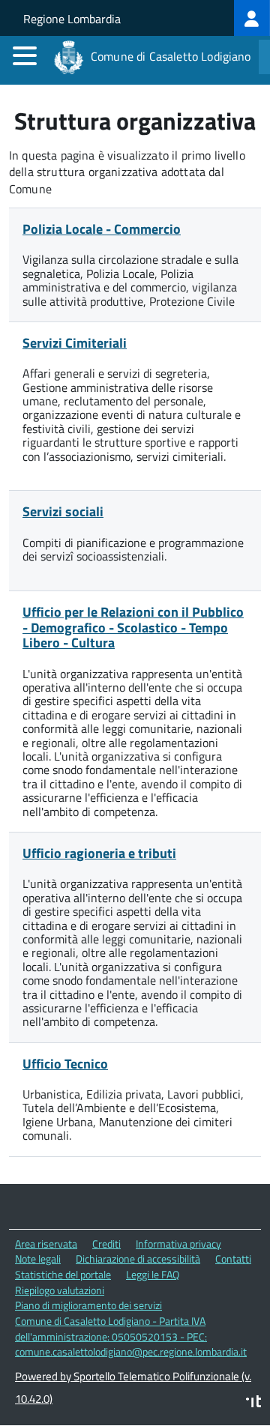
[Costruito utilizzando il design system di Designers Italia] (253, 1403)
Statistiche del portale (63, 1274)
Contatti (233, 1258)
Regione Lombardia (72, 19)
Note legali (38, 1258)
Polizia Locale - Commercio (101, 229)
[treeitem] (252, 18)
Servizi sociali (63, 511)
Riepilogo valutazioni (59, 1290)
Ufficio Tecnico (65, 1064)
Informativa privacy (178, 1243)
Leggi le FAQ (152, 1274)
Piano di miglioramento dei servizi (88, 1305)
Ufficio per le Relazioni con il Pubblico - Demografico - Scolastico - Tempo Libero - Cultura (133, 627)
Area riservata (46, 1243)
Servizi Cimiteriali (74, 343)
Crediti (106, 1243)
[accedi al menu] (25, 55)
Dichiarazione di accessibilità (138, 1258)
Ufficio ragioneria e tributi (99, 853)
